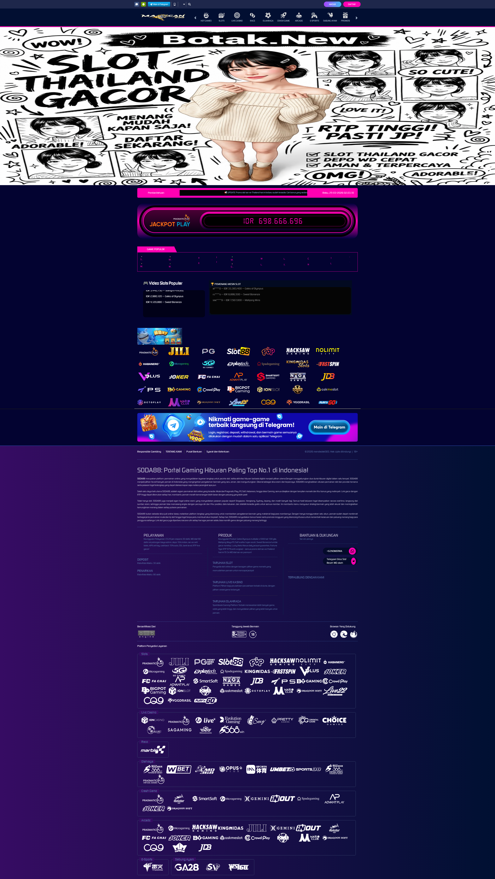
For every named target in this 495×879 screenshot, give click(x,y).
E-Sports (314, 20)
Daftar (352, 4)
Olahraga (268, 20)
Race (252, 20)
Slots (221, 20)
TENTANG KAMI (174, 451)
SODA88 (166, 491)
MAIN (142, 256)
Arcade (299, 20)
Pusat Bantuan (194, 451)
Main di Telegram (160, 4)
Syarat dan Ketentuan (218, 451)
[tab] (149, 351)
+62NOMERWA (334, 551)
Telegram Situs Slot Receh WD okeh (336, 561)
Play (183, 224)
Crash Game (283, 20)
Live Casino (237, 20)
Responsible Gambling (149, 451)
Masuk (332, 4)
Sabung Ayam (330, 20)
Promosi (345, 20)
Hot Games (206, 20)
